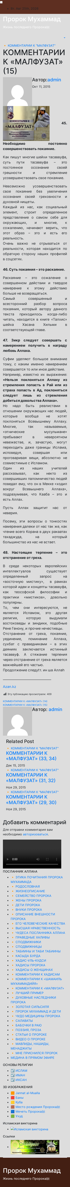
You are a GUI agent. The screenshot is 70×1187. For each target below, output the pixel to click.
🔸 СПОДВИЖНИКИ (26, 942)
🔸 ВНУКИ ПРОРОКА (26, 910)
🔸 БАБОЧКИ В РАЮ (26, 1025)
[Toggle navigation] (60, 38)
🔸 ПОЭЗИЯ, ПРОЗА (26, 1030)
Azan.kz (9, 687)
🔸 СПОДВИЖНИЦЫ (26, 947)
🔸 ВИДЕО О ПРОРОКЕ (28, 1039)
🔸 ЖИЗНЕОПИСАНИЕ (28, 891)
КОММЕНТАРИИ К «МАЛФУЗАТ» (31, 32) (31, 777)
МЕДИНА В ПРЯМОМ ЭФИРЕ (32, 1058)
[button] (64, 38)
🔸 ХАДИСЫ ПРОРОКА (28, 965)
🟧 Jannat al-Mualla (25, 1093)
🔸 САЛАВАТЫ (22, 1021)
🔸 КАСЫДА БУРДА (25, 956)
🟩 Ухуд (17, 1116)
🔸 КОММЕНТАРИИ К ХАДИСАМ (35, 974)
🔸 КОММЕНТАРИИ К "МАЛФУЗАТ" (29, 45)
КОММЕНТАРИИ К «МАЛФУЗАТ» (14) (25, 701)
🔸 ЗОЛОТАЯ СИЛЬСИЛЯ (30, 1007)
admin (54, 80)
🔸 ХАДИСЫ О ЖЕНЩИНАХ (32, 970)
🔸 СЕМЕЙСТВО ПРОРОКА (31, 896)
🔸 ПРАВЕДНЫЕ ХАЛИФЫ (30, 937)
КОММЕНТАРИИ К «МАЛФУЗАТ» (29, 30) (31, 799)
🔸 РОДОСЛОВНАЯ (25, 886)
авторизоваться (35, 834)
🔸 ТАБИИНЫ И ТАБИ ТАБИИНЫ (36, 951)
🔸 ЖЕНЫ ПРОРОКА (26, 900)
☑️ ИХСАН (19, 1080)
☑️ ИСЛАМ (19, 1070)
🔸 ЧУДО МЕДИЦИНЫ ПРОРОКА (35, 1016)
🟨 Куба (17, 1102)
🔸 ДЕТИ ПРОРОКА (25, 905)
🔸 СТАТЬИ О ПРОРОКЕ (29, 1034)
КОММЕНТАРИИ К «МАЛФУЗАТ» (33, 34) (31, 756)
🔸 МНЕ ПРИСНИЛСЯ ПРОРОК (34, 1053)
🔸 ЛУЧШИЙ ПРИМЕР (27, 993)
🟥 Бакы (17, 1097)
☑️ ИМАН (18, 1075)
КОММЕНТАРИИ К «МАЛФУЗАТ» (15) (25, 704)
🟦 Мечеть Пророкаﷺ (28, 1111)
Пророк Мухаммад (32, 19)
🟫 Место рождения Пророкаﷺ (35, 1107)
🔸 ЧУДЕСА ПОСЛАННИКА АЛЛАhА (38, 933)
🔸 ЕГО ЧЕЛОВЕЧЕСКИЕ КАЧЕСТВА (38, 923)
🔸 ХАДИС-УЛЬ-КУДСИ (28, 960)
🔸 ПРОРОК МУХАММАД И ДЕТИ (36, 1011)
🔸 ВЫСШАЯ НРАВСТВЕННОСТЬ (35, 928)
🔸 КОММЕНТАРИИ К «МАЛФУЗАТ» (37, 988)
